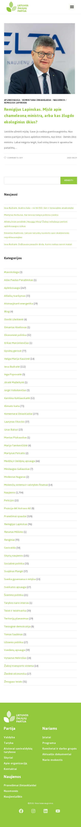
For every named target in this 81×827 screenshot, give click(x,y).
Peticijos (9, 500)
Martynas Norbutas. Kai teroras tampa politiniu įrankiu (31, 215)
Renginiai (9, 539)
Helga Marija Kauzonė (17, 358)
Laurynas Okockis (14, 421)
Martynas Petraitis (14, 453)
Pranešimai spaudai (15, 516)
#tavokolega (11, 272)
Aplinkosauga (12, 100)
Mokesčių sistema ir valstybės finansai (26, 484)
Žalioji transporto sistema (19, 665)
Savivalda (10, 547)
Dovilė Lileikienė (13, 319)
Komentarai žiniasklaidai (36, 100)
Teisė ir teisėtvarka (15, 610)
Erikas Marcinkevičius (16, 342)
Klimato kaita (12, 406)
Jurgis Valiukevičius (15, 390)
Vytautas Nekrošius (15, 657)
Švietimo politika (13, 595)
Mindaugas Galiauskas (17, 469)
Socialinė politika (14, 563)
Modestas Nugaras (15, 476)
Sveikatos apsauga (15, 587)
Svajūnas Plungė (13, 571)
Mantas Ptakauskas (15, 437)
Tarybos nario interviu (16, 602)
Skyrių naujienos (13, 555)
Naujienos (59, 100)
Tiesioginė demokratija (17, 626)
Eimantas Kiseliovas (15, 327)
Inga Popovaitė (13, 374)
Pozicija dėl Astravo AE (17, 508)
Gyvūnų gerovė (12, 350)
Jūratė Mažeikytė (14, 382)
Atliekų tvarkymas (14, 295)
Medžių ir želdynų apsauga (19, 461)
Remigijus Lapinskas (15, 103)
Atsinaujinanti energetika (18, 303)
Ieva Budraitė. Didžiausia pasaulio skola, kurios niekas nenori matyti (38, 244)
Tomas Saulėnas (13, 634)
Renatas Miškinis (13, 531)
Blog (7, 311)
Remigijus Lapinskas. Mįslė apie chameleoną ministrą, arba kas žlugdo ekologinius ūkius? (39, 115)
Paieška (8, 174)
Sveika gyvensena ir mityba (20, 579)
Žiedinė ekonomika (15, 673)
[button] (72, 7)
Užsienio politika (13, 642)
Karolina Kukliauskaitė (17, 398)
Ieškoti (68, 180)
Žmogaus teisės (13, 681)
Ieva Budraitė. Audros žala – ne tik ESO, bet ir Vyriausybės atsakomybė (38, 208)
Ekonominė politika (15, 335)
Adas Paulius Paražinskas (18, 280)
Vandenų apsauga (14, 650)
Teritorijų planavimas (16, 618)
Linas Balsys (11, 429)
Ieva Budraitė (12, 366)
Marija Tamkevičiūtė (16, 445)
